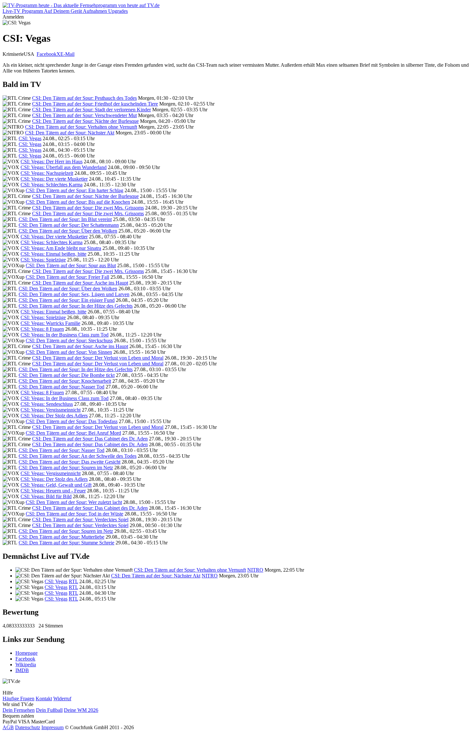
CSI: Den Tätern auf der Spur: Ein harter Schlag (74, 190)
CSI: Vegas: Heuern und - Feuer (53, 490)
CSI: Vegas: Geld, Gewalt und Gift (56, 485)
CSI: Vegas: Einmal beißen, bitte (53, 254)
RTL (73, 581)
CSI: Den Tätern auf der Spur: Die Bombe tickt (67, 375)
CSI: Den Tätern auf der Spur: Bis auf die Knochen (78, 202)
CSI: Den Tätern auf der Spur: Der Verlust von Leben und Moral (97, 358)
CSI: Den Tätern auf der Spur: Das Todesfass (72, 421)
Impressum (52, 727)
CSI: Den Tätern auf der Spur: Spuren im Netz (66, 467)
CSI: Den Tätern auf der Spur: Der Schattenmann (69, 225)
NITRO (255, 570)
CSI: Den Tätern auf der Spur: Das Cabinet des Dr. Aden (90, 438)
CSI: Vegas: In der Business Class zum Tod (65, 334)
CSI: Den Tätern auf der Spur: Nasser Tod (61, 386)
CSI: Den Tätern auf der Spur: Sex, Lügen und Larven (74, 294)
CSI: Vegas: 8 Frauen (42, 329)
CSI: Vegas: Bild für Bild (46, 496)
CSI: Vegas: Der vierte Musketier (54, 179)
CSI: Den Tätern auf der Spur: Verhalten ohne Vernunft (81, 127)
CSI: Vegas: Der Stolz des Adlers (54, 415)
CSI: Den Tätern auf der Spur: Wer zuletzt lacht (74, 502)
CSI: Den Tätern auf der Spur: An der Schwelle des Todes (77, 456)
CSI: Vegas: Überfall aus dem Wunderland (64, 167)
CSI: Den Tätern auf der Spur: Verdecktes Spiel (80, 519)
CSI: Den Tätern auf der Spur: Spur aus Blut (71, 265)
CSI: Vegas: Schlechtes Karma (52, 184)
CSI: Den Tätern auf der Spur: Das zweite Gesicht (69, 462)
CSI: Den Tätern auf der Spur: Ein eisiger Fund (67, 300)
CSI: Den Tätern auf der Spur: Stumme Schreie (66, 542)
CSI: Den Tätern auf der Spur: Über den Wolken (68, 231)
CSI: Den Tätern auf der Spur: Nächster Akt (69, 132)
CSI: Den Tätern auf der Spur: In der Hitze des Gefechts (76, 306)
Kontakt (44, 698)
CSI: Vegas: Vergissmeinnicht (51, 410)
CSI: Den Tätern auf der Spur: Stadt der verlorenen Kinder (91, 109)
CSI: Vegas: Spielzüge (43, 259)
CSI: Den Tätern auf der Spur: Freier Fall (67, 277)
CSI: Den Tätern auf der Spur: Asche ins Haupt (80, 283)
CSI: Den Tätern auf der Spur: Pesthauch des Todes (84, 98)
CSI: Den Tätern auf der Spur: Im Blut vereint (65, 219)
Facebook (47, 54)
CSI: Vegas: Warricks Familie (50, 323)
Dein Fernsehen (19, 710)
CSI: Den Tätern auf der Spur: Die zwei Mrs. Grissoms (88, 207)
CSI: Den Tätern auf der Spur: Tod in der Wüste (74, 513)
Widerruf (62, 698)
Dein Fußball (49, 710)
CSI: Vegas (30, 138)
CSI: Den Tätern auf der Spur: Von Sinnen (69, 352)
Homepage (26, 653)
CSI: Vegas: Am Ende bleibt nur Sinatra (61, 248)
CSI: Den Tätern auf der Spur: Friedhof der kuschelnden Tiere (95, 104)
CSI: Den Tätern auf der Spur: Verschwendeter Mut (84, 115)
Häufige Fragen (18, 698)
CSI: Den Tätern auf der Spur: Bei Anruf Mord (73, 433)
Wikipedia (25, 664)
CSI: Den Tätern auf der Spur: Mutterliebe (61, 537)
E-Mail (67, 54)
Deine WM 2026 (81, 710)
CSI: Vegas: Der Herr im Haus (52, 161)
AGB (8, 727)
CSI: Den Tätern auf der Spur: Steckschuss (69, 340)
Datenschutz (27, 727)
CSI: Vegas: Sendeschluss (47, 404)
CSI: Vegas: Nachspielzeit (47, 173)
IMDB (22, 670)
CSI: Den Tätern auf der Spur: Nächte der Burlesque (85, 121)
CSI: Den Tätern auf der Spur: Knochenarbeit (65, 381)
